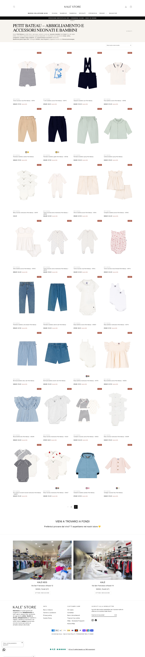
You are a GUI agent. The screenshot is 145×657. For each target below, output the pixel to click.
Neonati (82, 13)
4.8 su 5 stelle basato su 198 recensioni (81, 649)
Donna (54, 13)
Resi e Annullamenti (73, 615)
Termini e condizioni (49, 612)
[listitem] (28, 152)
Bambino (63, 13)
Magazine (113, 13)
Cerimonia (92, 13)
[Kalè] (102, 560)
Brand (102, 13)
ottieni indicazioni (42, 593)
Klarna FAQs (71, 623)
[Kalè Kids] (42, 560)
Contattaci (70, 612)
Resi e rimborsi (48, 610)
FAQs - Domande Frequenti (75, 621)
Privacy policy (47, 615)
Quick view (27, 93)
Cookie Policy (47, 618)
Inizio (72, 20)
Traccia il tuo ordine (73, 618)
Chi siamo (70, 610)
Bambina (73, 13)
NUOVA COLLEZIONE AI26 (38, 13)
